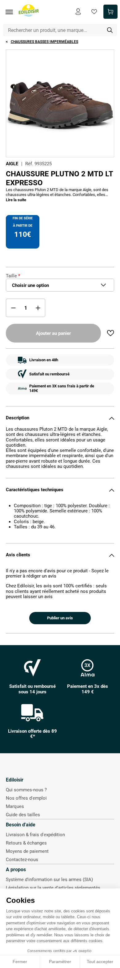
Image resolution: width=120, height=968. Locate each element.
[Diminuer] (13, 308)
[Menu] (11, 12)
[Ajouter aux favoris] (110, 333)
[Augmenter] (38, 308)
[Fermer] (111, 418)
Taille (11, 276)
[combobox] (60, 30)
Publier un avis (60, 618)
